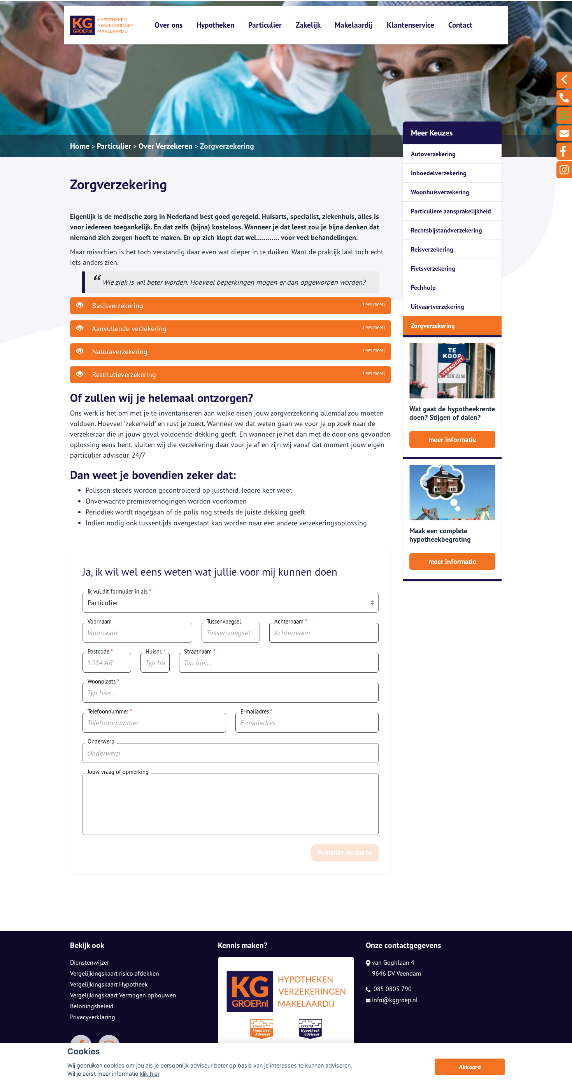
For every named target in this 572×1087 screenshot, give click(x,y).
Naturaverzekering (237, 351)
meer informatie (452, 439)
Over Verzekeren (166, 146)
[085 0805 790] (564, 98)
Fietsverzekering (433, 268)
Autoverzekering (433, 154)
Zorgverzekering (227, 146)
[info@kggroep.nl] (564, 133)
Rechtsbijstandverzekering (446, 230)
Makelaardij (353, 25)
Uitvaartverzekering (437, 306)
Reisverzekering (432, 249)
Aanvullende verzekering (237, 328)
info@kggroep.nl (395, 1000)
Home (79, 146)
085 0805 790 (392, 989)
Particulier (265, 25)
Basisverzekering (237, 305)
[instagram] (564, 169)
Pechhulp (423, 287)
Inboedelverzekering (439, 173)
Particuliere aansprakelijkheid (451, 211)
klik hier (150, 1073)
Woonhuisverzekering (440, 192)
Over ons (168, 25)
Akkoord (470, 1067)
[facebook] (564, 151)
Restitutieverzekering (237, 374)
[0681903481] (564, 115)
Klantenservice (410, 25)
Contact (460, 25)
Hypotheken (215, 25)
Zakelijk (308, 25)
